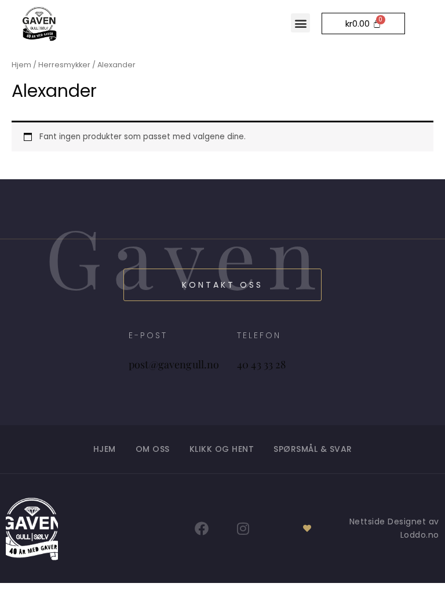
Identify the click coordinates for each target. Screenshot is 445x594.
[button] (300, 22)
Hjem (21, 65)
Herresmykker (64, 65)
